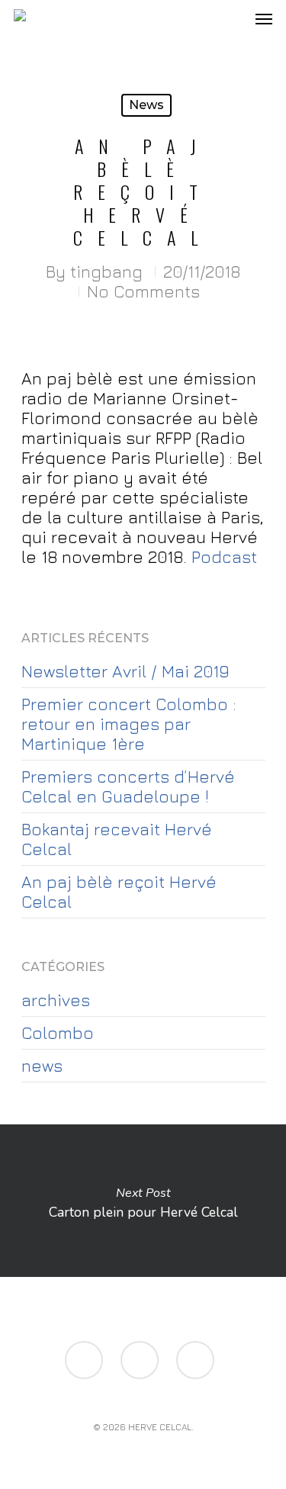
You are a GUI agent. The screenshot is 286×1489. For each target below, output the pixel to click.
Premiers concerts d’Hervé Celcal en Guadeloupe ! (128, 786)
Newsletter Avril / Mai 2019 (125, 671)
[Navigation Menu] (263, 18)
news (146, 105)
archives (55, 1000)
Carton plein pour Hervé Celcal (143, 1200)
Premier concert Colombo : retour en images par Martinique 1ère (128, 724)
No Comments (143, 291)
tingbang (106, 271)
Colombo (57, 1033)
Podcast (224, 557)
